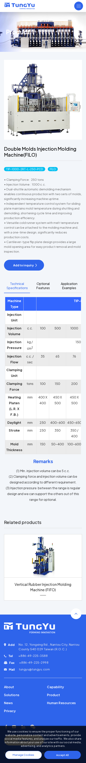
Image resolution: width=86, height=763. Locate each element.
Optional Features (43, 286)
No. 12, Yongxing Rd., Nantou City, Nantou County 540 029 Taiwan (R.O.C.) (49, 646)
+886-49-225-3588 (33, 655)
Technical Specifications (17, 286)
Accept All (62, 755)
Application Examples (69, 286)
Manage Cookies (23, 754)
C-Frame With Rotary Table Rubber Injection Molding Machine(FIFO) (43, 587)
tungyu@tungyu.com (34, 669)
